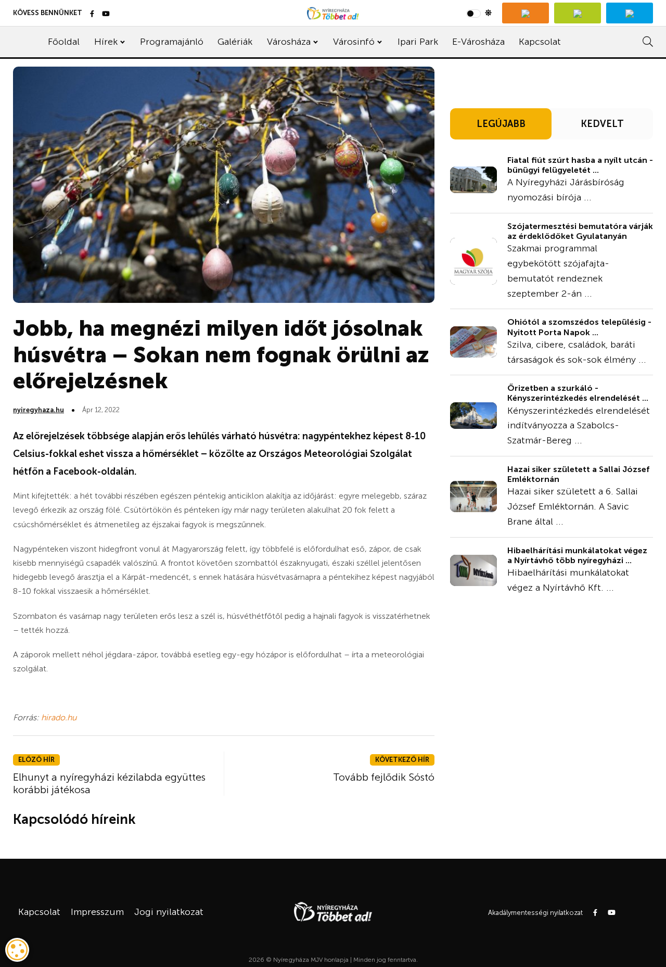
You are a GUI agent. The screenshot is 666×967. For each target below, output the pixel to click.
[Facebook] (92, 14)
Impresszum (97, 912)
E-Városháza (478, 41)
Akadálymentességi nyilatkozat (535, 913)
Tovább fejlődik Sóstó (383, 777)
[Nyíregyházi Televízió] (525, 13)
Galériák (234, 41)
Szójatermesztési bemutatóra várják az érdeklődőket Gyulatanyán (580, 231)
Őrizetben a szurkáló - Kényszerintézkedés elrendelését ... (577, 393)
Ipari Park (418, 41)
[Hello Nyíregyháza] (629, 13)
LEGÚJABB (501, 124)
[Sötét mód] (479, 13)
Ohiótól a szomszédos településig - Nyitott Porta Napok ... (579, 327)
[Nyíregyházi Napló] (577, 13)
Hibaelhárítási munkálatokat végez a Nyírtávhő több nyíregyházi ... (577, 555)
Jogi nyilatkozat (168, 912)
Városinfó (354, 41)
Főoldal (64, 41)
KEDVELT (602, 124)
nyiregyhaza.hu (38, 410)
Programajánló (171, 41)
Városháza (289, 41)
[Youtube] (106, 14)
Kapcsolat (540, 41)
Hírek (106, 41)
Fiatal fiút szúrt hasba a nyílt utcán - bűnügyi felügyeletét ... (580, 165)
